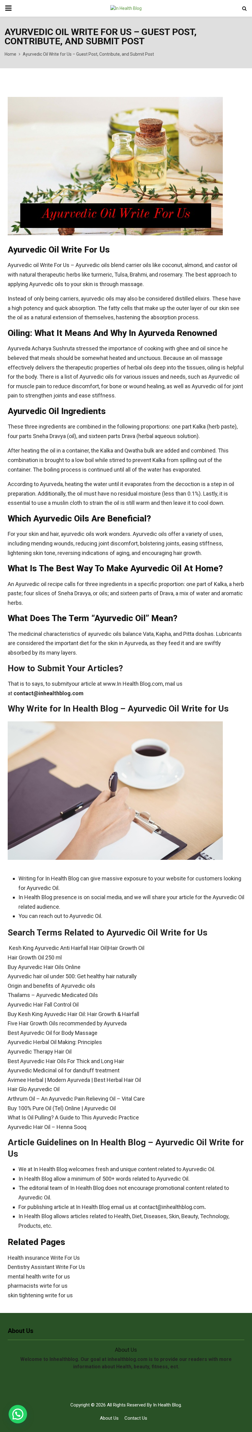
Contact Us (135, 1418)
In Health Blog (167, 1405)
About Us (109, 1418)
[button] (18, 1414)
